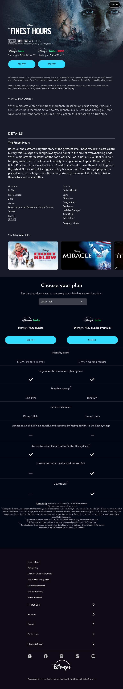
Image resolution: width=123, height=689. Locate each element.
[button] (61, 605)
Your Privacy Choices (35, 592)
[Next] (117, 255)
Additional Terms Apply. (64, 88)
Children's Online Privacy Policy (40, 574)
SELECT (22, 64)
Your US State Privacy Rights (38, 580)
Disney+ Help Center (95, 525)
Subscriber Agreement (36, 586)
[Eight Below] (33, 255)
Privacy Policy (33, 568)
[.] (30, 656)
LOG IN (114, 4)
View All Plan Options (20, 98)
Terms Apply (42, 503)
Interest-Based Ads (35, 598)
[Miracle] (86, 255)
